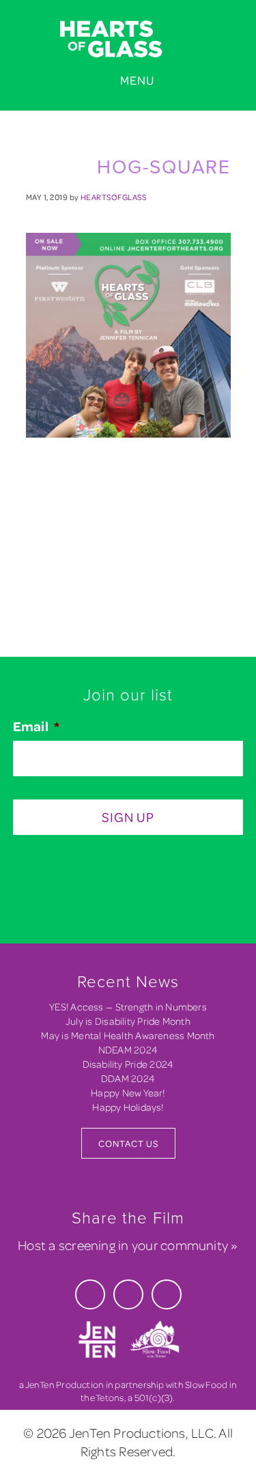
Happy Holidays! (127, 1107)
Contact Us (128, 1143)
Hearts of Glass (128, 39)
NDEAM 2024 (128, 1050)
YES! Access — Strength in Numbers (128, 1007)
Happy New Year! (128, 1093)
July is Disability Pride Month (128, 1021)
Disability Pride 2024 (128, 1064)
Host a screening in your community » (128, 1245)
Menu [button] (137, 80)
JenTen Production (64, 1384)
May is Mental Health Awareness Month (127, 1035)
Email (36, 726)
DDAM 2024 (128, 1078)
